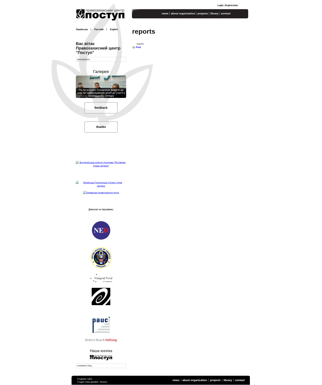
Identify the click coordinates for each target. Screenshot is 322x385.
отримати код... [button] (85, 365)
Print (138, 47)
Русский (98, 29)
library (214, 13)
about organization (183, 13)
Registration (231, 5)
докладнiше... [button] (84, 59)
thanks (101, 126)
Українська (82, 29)
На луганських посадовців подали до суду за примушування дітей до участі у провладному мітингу (101, 92)
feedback (101, 107)
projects (203, 13)
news (165, 13)
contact (226, 13)
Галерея (101, 71)
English (114, 29)
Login (220, 5)
